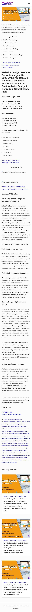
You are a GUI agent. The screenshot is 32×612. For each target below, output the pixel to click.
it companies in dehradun (18, 428)
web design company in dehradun (20, 443)
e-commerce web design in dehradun (16, 424)
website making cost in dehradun (9, 462)
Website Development (16, 419)
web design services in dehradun (9, 445)
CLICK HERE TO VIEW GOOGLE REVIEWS (15, 189)
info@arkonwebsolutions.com (11, 414)
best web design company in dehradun (12, 421)
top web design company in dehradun (19, 438)
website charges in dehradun (13, 448)
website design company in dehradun (14, 450)
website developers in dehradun (22, 455)
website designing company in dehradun (16, 452)
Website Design (7, 419)
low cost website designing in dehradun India (17, 433)
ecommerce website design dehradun (10, 426)
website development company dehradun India (12, 457)
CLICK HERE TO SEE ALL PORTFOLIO (13, 187)
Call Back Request (7, 67)
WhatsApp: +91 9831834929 (10, 65)
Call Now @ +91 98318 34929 (11, 62)
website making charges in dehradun (19, 460)
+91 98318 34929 (7, 412)
